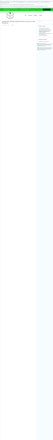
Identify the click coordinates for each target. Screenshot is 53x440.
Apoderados (35, 15)
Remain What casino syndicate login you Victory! (45, 29)
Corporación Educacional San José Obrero (44, 28)
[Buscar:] (44, 21)
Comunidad (30, 15)
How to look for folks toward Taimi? (43, 35)
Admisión (40, 15)
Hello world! (47, 41)
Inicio (25, 15)
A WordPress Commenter (42, 41)
